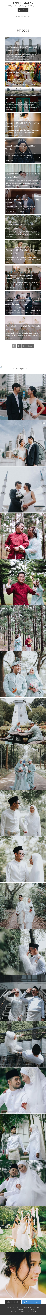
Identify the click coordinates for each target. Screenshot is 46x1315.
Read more (26, 59)
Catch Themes (30, 1311)
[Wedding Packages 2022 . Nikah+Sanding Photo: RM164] (23, 536)
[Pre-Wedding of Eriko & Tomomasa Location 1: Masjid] (23, 397)
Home (18, 16)
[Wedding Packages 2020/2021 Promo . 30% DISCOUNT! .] (23, 1229)
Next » (30, 346)
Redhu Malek (23, 3)
